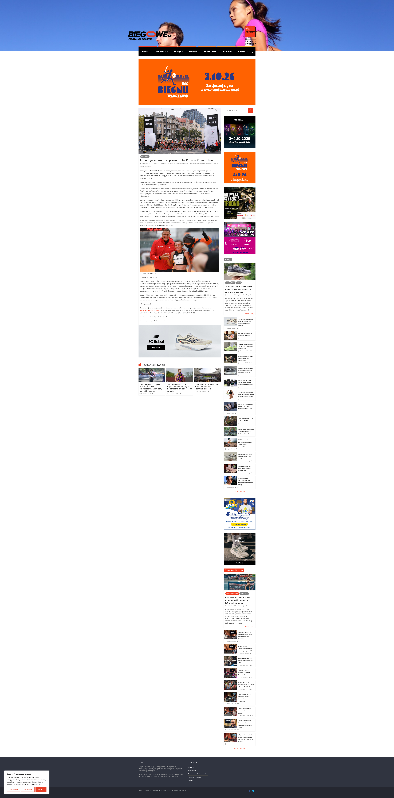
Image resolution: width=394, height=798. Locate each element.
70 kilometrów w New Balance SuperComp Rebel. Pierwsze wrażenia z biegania (238, 289)
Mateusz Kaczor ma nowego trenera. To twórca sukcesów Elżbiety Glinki (246, 685)
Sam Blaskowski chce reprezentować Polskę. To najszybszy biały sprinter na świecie (179, 387)
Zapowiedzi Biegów (146, 166)
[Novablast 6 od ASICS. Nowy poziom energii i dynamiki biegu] (230, 465)
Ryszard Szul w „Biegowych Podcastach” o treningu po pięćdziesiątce (245, 649)
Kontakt (242, 51)
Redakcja (156, 163)
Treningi (193, 51)
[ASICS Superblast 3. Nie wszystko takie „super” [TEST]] (230, 453)
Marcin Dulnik (243, 295)
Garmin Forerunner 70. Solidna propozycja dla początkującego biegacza (245, 382)
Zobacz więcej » (239, 491)
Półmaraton (192, 163)
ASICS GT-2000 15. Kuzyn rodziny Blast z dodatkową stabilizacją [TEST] (245, 346)
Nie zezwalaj (28, 789)
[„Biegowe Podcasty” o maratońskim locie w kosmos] (230, 708)
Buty (227, 283)
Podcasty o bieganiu (234, 570)
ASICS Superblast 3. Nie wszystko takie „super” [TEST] (245, 456)
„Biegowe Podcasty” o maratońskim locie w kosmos (244, 711)
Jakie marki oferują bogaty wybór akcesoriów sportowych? (246, 358)
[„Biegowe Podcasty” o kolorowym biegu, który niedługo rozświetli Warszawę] (230, 631)
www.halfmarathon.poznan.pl (150, 310)
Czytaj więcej (249, 314)
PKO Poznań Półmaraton (181, 163)
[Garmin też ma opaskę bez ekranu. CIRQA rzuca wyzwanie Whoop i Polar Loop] (230, 403)
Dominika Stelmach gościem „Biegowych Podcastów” (244, 673)
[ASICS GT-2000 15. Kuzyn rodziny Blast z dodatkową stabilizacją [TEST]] (230, 343)
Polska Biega (144, 156)
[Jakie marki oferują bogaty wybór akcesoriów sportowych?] (230, 355)
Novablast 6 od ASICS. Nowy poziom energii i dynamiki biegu (244, 468)
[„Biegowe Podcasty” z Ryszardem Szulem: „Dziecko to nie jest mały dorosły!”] (230, 720)
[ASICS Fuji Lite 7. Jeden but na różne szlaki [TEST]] (230, 428)
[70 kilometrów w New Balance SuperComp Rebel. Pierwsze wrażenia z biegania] (239, 264)
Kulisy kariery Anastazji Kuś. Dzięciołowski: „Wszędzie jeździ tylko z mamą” (238, 600)
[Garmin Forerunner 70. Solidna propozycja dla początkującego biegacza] (230, 379)
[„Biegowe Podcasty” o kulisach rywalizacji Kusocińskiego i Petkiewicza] (230, 693)
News (232, 283)
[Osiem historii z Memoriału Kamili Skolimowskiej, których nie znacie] (207, 369)
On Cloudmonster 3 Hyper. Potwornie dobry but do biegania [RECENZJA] (245, 370)
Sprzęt (177, 51)
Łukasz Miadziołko (167, 163)
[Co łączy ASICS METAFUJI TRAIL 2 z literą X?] (230, 417)
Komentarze (210, 51)
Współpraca (192, 771)
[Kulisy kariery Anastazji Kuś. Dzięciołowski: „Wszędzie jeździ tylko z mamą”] (239, 575)
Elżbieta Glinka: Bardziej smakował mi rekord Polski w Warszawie (245, 661)
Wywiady (227, 51)
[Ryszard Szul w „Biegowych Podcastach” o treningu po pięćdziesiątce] (230, 645)
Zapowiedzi (160, 51)
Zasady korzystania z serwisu (197, 774)
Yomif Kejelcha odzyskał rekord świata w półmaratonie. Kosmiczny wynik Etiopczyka (151, 387)
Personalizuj (14, 789)
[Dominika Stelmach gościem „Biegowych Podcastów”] (230, 669)
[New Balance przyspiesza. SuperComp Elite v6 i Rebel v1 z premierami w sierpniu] (230, 391)
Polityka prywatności (194, 777)
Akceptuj (41, 789)
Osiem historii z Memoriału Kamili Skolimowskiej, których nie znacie (207, 386)
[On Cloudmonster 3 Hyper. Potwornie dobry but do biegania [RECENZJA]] (230, 367)
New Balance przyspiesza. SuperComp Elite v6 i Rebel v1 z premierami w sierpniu (246, 394)
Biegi (144, 51)
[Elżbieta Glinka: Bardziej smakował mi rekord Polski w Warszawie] (230, 657)
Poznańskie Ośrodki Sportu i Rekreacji (207, 163)
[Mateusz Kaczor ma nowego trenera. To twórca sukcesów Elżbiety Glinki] (230, 681)
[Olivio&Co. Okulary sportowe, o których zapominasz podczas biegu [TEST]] (230, 477)
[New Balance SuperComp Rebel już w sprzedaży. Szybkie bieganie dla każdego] (230, 318)
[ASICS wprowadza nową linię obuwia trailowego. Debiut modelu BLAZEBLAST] (230, 439)
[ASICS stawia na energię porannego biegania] (230, 332)
